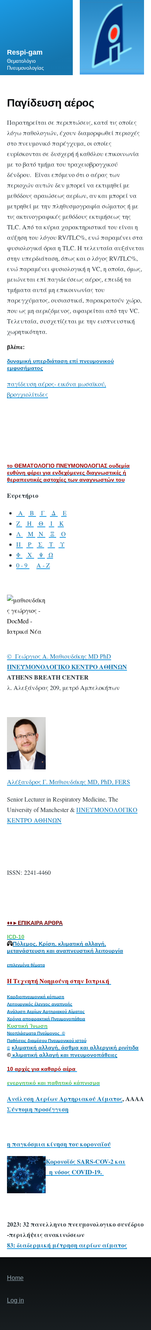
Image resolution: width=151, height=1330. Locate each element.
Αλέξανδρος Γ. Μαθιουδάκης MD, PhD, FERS (68, 782)
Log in (15, 1300)
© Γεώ (16, 656)
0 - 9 (22, 565)
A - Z (43, 565)
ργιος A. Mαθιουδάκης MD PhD (68, 656)
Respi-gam (25, 52)
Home (15, 1278)
